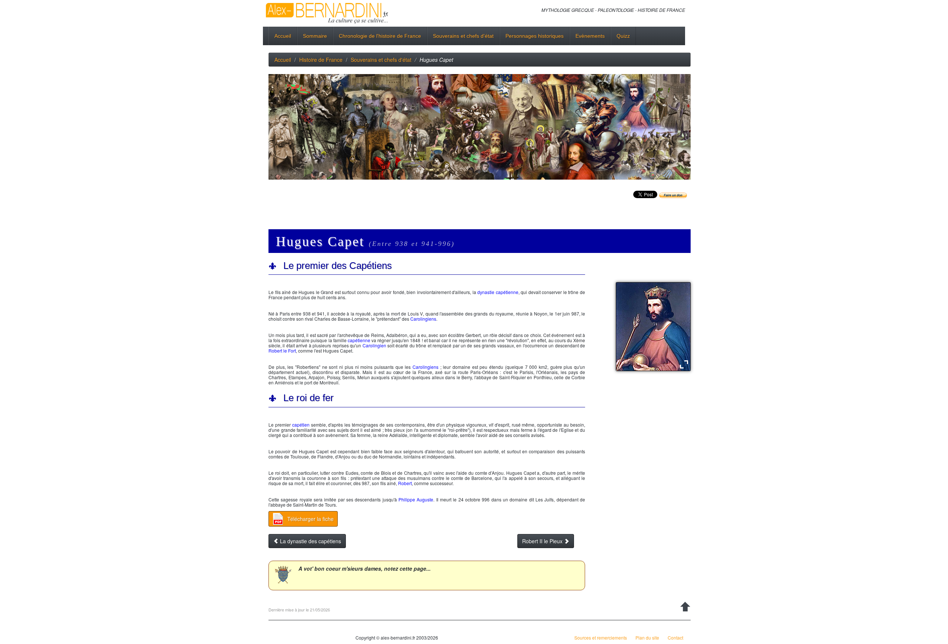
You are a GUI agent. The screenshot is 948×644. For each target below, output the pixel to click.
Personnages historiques (534, 36)
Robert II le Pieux (543, 541)
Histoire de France (321, 59)
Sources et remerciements (600, 637)
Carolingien (374, 345)
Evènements (590, 36)
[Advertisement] (403, 203)
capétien (301, 424)
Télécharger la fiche (310, 519)
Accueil (282, 36)
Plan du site (647, 637)
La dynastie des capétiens (309, 541)
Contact (675, 637)
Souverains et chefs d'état (463, 36)
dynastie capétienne (497, 292)
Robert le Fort (282, 350)
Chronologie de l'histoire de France (380, 36)
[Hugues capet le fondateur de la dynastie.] (653, 326)
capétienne (359, 340)
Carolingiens (423, 319)
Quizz (623, 36)
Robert (405, 483)
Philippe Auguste (415, 499)
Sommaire (315, 36)
